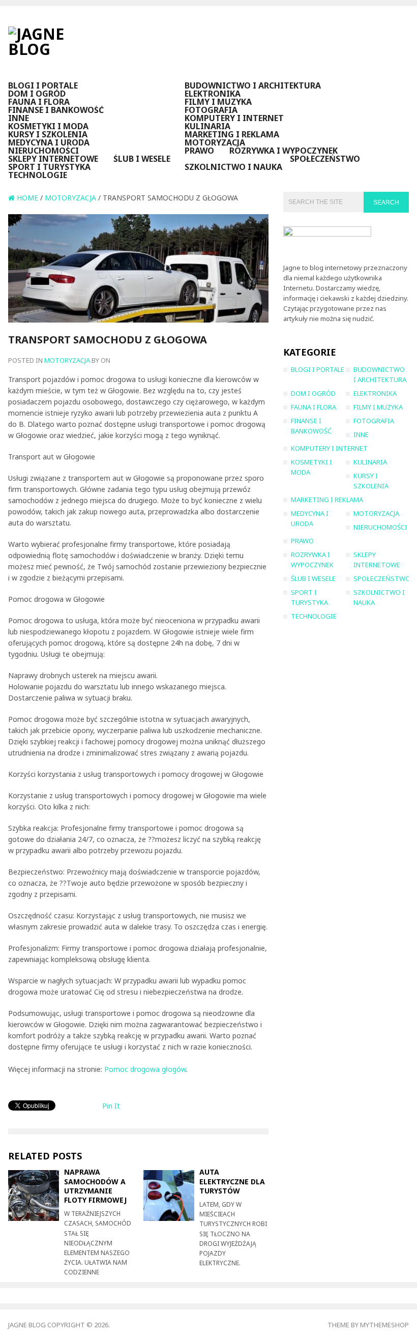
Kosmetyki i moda (48, 126)
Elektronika (213, 94)
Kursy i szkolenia (47, 134)
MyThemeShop (384, 1324)
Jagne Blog (27, 1324)
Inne (18, 118)
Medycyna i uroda (49, 142)
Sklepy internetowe (53, 159)
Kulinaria (207, 126)
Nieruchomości (43, 151)
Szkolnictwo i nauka (233, 167)
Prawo (199, 151)
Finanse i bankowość (56, 110)
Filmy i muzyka (218, 102)
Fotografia (211, 110)
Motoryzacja (215, 142)
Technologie (37, 175)
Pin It (111, 1106)
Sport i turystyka (49, 167)
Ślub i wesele (141, 159)
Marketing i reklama (232, 134)
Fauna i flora (39, 102)
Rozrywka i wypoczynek (283, 151)
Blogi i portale (43, 85)
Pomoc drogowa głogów (145, 1069)
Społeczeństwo (325, 159)
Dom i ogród (37, 94)
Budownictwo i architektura (253, 85)
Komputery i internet (234, 118)
